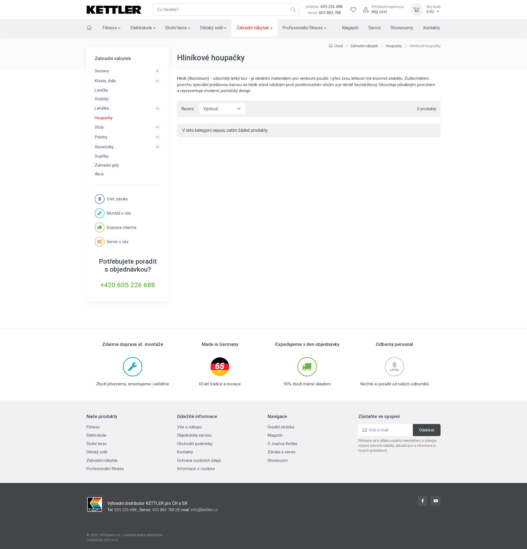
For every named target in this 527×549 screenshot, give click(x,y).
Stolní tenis (176, 27)
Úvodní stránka (281, 427)
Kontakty (431, 27)
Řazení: (187, 108)
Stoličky (102, 98)
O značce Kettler (283, 443)
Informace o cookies (196, 468)
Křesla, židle (105, 80)
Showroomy (402, 27)
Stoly (99, 127)
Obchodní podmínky (194, 443)
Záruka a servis (281, 452)
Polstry (101, 137)
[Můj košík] (416, 9)
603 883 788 (330, 12)
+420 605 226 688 (127, 285)
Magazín (350, 27)
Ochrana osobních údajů (199, 460)
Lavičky (101, 90)
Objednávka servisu (194, 435)
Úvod (338, 46)
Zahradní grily (107, 165)
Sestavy (102, 71)
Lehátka (102, 108)
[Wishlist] (353, 9)
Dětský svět (211, 27)
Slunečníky (104, 146)
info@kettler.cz (204, 509)
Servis (374, 27)
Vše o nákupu (189, 427)
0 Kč (434, 9)
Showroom (278, 460)
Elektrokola (141, 27)
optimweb (110, 540)
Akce (99, 174)
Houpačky (394, 46)
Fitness (109, 27)
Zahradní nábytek (252, 27)
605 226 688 (324, 6)
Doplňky (102, 156)
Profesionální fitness (302, 27)
